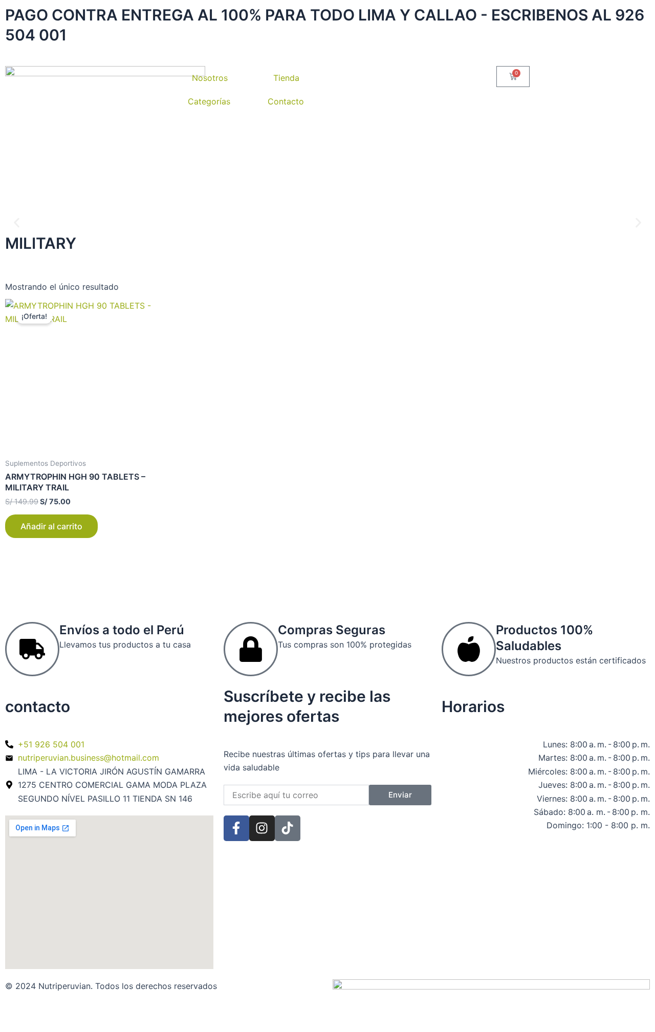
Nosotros (210, 78)
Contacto (286, 101)
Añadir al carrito (51, 526)
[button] (16, 223)
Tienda (286, 78)
